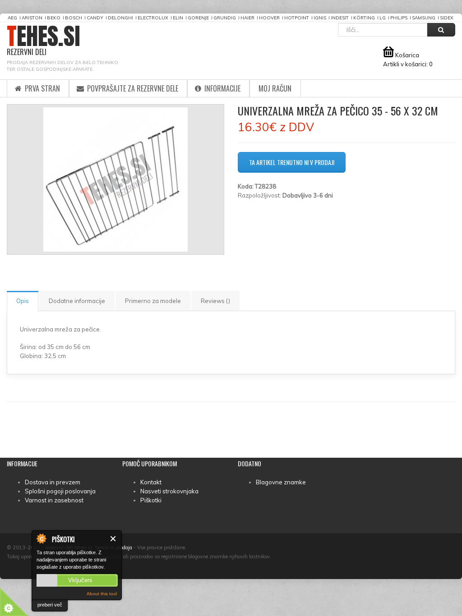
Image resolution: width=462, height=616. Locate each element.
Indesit (340, 18)
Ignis (320, 18)
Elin (178, 18)
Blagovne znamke (281, 482)
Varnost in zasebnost (54, 500)
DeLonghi (120, 18)
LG (382, 18)
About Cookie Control (41, 538)
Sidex (446, 18)
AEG (12, 18)
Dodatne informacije (77, 300)
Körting (364, 18)
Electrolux (153, 18)
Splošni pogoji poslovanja (60, 491)
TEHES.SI (43, 40)
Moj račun (275, 88)
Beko (53, 18)
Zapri (113, 539)
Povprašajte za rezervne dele (131, 88)
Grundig (224, 18)
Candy (95, 18)
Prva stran (41, 88)
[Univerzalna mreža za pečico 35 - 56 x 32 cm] (115, 179)
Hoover (269, 18)
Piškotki (151, 500)
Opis (22, 300)
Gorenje (198, 18)
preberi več (49, 604)
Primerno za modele (153, 300)
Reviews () (215, 300)
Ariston (32, 18)
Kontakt (151, 482)
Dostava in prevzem (52, 482)
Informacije (221, 88)
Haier (247, 18)
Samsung (423, 18)
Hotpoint (296, 18)
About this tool (102, 593)
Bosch (73, 18)
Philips (398, 18)
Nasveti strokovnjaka (169, 491)
